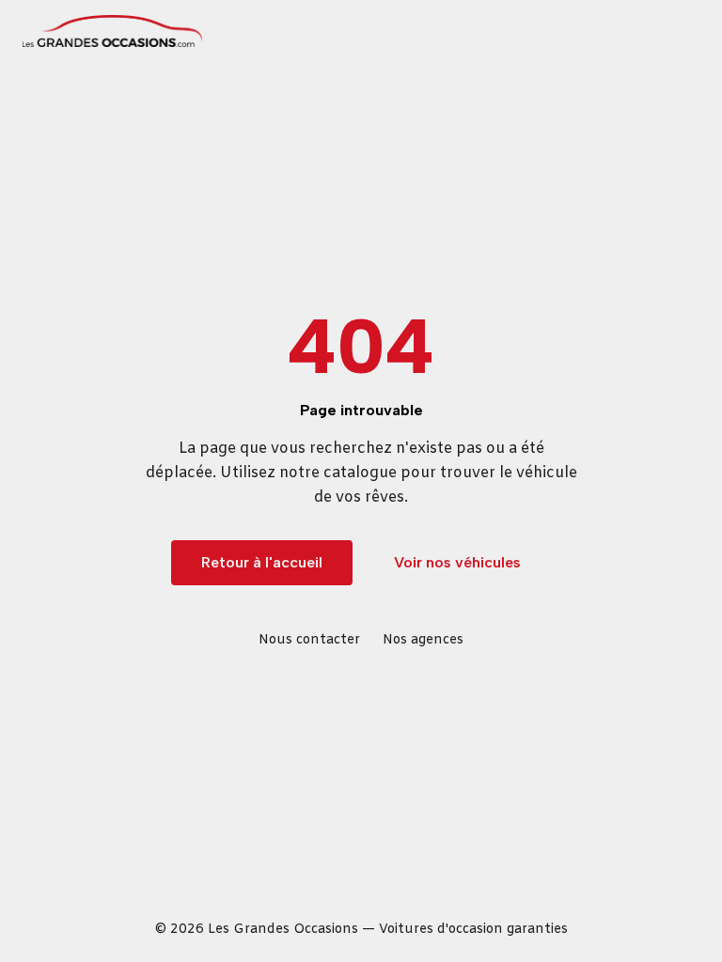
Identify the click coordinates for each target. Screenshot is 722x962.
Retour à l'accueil (261, 562)
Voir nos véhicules (457, 562)
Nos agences (423, 640)
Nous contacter (309, 640)
